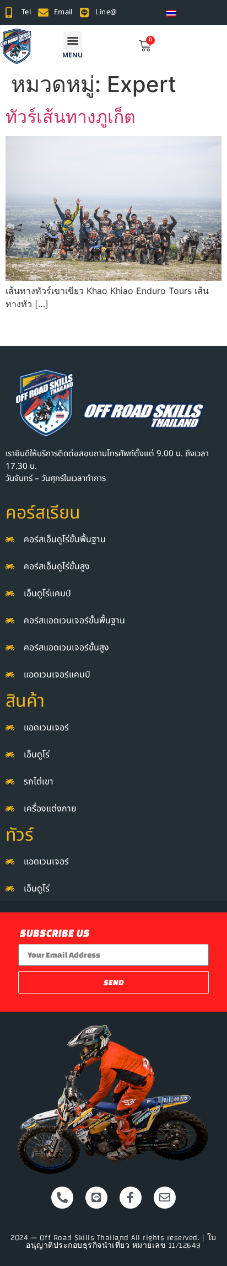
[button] (72, 40)
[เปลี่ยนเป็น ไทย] (171, 12)
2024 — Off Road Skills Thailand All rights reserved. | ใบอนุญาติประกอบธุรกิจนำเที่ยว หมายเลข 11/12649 (113, 1242)
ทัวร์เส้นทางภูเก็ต (71, 116)
